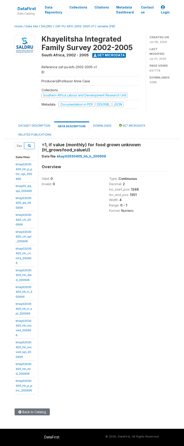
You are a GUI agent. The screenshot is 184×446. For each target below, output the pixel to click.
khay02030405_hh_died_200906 (24, 275)
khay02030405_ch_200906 (23, 219)
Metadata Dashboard (125, 10)
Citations (101, 7)
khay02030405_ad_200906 (23, 202)
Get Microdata (111, 55)
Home (19, 26)
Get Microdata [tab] (133, 125)
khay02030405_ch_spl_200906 (23, 236)
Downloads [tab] (102, 125)
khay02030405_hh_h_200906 (24, 291)
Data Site (32, 26)
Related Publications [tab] (34, 134)
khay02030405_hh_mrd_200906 (23, 368)
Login (165, 12)
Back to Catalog (34, 412)
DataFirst (27, 8)
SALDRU (46, 26)
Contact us (147, 10)
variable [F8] (106, 26)
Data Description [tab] (71, 126)
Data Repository (53, 10)
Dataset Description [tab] (34, 125)
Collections (78, 7)
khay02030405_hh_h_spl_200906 (24, 308)
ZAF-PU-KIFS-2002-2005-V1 (74, 26)
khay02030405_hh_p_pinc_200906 (24, 385)
